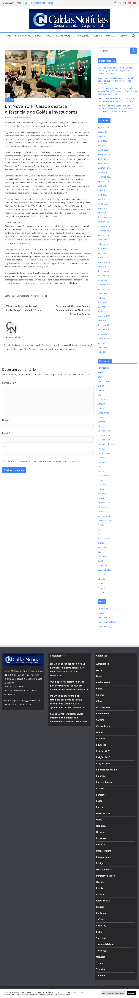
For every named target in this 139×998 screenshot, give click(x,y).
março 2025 (103, 203)
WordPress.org (104, 626)
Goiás (49, 35)
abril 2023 (102, 307)
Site (4, 446)
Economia (102, 421)
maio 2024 (102, 248)
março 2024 (103, 257)
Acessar (101, 613)
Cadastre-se (103, 608)
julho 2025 (102, 185)
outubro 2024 (104, 226)
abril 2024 (102, 253)
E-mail (6, 433)
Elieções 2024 (104, 439)
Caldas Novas (63, 35)
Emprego (102, 448)
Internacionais (23, 35)
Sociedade (102, 565)
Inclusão (101, 498)
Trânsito (101, 588)
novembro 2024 (105, 221)
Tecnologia (102, 574)
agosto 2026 (103, 127)
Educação (102, 426)
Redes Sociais (104, 538)
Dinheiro (9, 100)
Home (8, 35)
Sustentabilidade (105, 570)
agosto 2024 (103, 235)
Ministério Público (105, 520)
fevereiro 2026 (104, 154)
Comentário (9, 382)
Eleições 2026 (104, 435)
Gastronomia (103, 475)
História (101, 489)
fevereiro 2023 (104, 316)
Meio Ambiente (104, 516)
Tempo (101, 583)
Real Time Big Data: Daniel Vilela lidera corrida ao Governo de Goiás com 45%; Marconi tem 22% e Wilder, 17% (115, 108)
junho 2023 (103, 298)
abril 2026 (102, 145)
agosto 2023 (103, 289)
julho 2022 (102, 347)
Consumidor (103, 403)
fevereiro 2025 (104, 208)
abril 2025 (102, 199)
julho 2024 (102, 239)
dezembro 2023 (104, 271)
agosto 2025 (103, 181)
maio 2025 (102, 194)
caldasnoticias (24, 118)
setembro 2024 (104, 230)
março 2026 (103, 150)
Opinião (124, 35)
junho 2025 (103, 190)
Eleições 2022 (104, 430)
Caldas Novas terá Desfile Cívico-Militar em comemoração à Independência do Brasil (67, 717)
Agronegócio (103, 368)
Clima (100, 394)
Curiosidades (103, 412)
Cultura (101, 408)
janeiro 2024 (103, 266)
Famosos (102, 462)
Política (97, 35)
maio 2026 (102, 141)
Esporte (101, 457)
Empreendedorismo (106, 444)
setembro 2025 (104, 177)
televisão (101, 579)
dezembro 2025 (104, 163)
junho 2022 (103, 352)
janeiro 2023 (103, 320)
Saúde (100, 552)
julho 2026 (102, 132)
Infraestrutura (104, 502)
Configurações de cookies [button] (113, 993)
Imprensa (102, 493)
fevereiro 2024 (104, 262)
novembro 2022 (105, 329)
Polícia (100, 529)
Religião (101, 543)
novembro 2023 (105, 275)
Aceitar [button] (131, 993)
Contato (110, 35)
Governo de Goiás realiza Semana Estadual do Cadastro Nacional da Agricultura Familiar (73, 310)
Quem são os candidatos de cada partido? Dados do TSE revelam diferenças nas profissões (116, 81)
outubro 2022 (104, 334)
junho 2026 (103, 136)
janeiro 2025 (103, 212)
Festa (100, 466)
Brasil (38, 35)
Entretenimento (104, 453)
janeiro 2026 (103, 159)
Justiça (100, 511)
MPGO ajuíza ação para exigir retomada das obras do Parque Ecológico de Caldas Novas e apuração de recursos (117, 91)
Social (100, 561)
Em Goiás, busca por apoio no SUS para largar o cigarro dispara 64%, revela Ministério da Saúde (115, 70)
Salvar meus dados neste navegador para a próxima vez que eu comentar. (43, 461)
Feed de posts (104, 617)
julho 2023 (102, 293)
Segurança (102, 556)
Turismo (101, 592)
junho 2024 (103, 244)
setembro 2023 (104, 284)
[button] (71, 36)
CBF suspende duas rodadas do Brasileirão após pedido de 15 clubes (24, 308)
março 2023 (103, 311)
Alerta (100, 372)
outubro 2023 (104, 280)
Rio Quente (83, 35)
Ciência (101, 385)
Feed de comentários (107, 622)
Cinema (101, 390)
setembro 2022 (104, 338)
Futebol (101, 471)
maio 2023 (102, 302)
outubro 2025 (104, 172)
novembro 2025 (105, 168)
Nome (6, 420)
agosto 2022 (103, 343)
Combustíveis (103, 399)
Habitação (102, 484)
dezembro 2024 (104, 217)
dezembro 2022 (104, 325)
